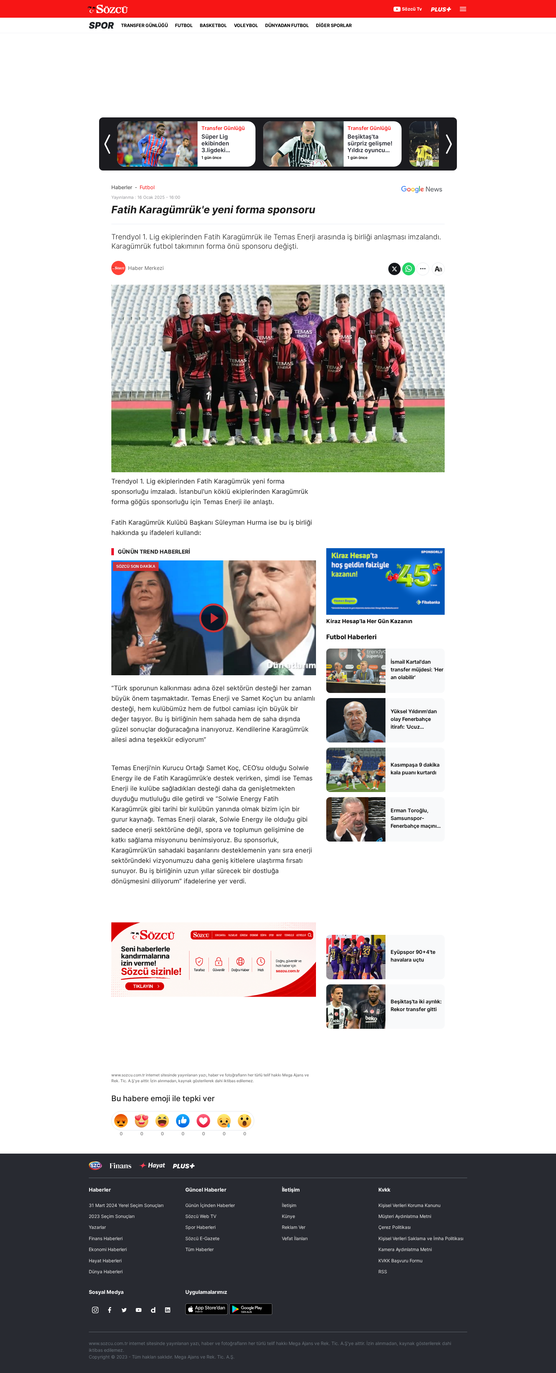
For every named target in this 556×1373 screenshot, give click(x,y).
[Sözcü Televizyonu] (95, 1165)
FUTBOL (184, 25)
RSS (382, 1271)
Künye (288, 1216)
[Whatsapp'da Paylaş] (408, 269)
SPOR (101, 25)
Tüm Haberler (199, 1249)
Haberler (121, 187)
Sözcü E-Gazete (202, 1238)
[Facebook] (109, 1310)
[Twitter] (124, 1310)
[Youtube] (138, 1310)
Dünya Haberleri (106, 1271)
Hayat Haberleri (105, 1260)
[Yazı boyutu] (438, 269)
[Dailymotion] (153, 1310)
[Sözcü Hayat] (152, 1165)
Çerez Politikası (394, 1227)
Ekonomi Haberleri (108, 1249)
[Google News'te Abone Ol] (422, 189)
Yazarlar (97, 1227)
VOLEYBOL (246, 25)
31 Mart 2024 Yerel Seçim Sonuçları (126, 1205)
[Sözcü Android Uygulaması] (250, 1308)
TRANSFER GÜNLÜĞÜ (144, 25)
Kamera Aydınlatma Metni (405, 1249)
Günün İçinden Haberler (210, 1205)
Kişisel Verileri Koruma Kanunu (409, 1205)
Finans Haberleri (106, 1238)
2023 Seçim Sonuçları (111, 1216)
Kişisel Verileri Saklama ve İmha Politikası (420, 1238)
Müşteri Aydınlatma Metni (404, 1216)
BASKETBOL (213, 25)
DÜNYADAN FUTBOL (287, 25)
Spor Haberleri (200, 1227)
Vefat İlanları (295, 1238)
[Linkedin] (167, 1310)
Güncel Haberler (206, 1189)
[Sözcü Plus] (184, 1165)
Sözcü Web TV (200, 1216)
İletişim (289, 1205)
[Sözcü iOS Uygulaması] (206, 1308)
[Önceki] (107, 144)
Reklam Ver (293, 1227)
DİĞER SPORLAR (334, 25)
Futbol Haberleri (351, 637)
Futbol (147, 187)
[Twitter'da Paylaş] (394, 269)
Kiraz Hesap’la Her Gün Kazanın (369, 621)
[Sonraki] (449, 144)
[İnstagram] (95, 1310)
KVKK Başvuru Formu (400, 1260)
